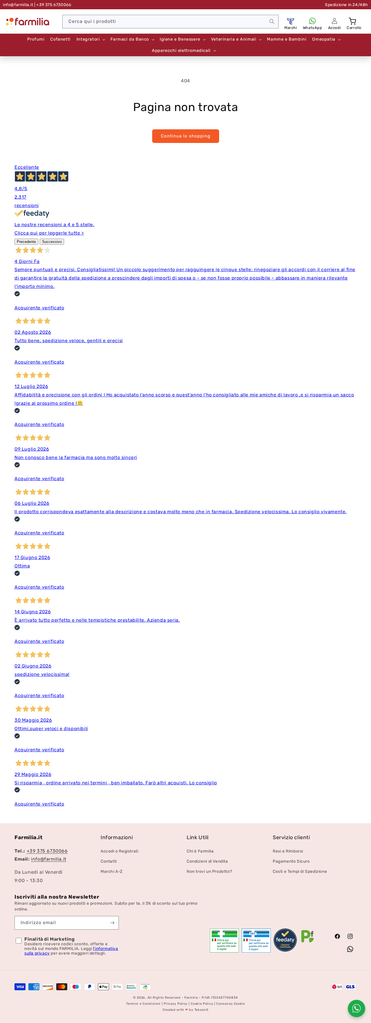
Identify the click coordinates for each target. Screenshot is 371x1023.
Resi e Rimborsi (288, 850)
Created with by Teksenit (185, 1010)
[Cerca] (271, 21)
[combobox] (170, 21)
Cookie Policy (202, 1004)
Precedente (26, 242)
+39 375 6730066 (47, 850)
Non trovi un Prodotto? (209, 871)
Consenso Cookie (230, 1004)
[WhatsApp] (312, 20)
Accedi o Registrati (119, 850)
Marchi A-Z (112, 871)
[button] (353, 20)
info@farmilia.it (18, 4)
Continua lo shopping (185, 136)
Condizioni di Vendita (207, 861)
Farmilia (191, 998)
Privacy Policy (176, 1004)
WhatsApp (312, 28)
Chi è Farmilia (200, 850)
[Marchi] (290, 20)
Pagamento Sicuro (291, 861)
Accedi (334, 28)
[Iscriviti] (112, 923)
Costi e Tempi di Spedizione (300, 871)
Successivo (52, 242)
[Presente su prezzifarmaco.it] (307, 942)
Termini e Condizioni (143, 1004)
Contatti (109, 861)
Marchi (290, 28)
